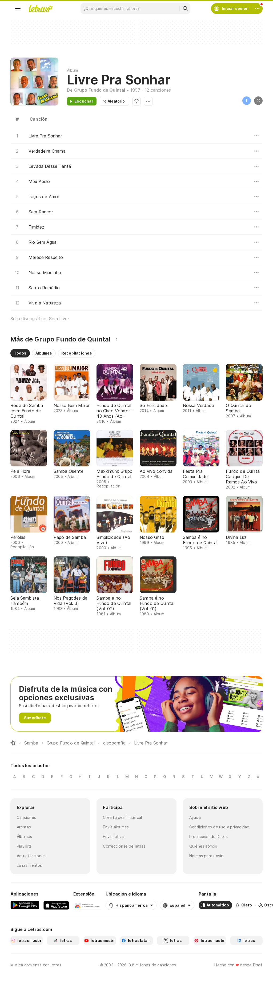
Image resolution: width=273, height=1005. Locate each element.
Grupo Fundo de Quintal (99, 90)
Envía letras (113, 836)
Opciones (148, 101)
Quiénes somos (203, 846)
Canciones (26, 817)
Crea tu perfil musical (122, 817)
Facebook (246, 100)
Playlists (24, 846)
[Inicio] (13, 743)
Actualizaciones (31, 855)
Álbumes (24, 836)
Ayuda (195, 817)
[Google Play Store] (24, 905)
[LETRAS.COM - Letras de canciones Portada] (40, 8)
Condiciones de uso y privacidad (219, 827)
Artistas (24, 827)
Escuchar (83, 101)
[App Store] (56, 905)
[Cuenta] (257, 8)
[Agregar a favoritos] (136, 101)
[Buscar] (185, 8)
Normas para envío (206, 855)
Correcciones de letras (124, 846)
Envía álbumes (116, 827)
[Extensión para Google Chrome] (87, 905)
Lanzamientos (29, 865)
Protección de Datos (208, 836)
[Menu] (17, 8)
